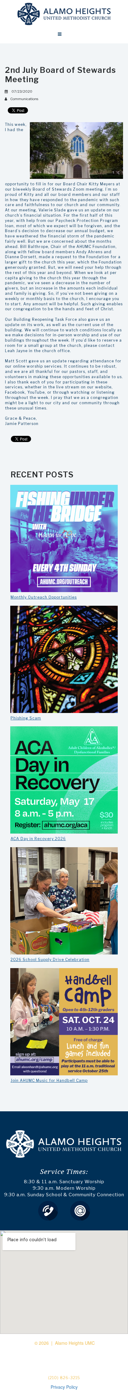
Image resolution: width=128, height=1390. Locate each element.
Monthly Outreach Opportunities (44, 597)
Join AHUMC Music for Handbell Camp (49, 1080)
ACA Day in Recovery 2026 (38, 838)
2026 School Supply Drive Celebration (50, 959)
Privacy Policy (64, 1387)
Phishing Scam (26, 718)
